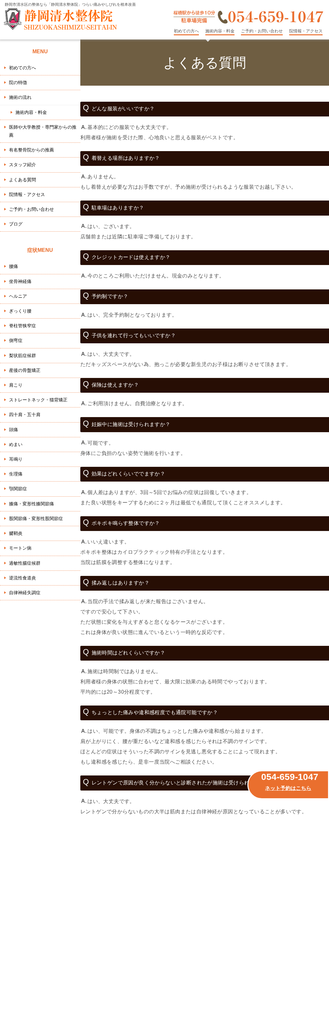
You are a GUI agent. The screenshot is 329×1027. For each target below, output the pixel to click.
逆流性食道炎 (22, 577)
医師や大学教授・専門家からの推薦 (42, 131)
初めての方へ (186, 31)
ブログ (15, 224)
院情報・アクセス (306, 31)
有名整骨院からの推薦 (31, 149)
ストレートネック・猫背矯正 (38, 399)
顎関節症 (18, 488)
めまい (15, 444)
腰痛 (13, 266)
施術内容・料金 (220, 31)
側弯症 (15, 340)
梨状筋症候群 (22, 355)
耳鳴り (15, 459)
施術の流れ (20, 97)
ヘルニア (18, 296)
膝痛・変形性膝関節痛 (31, 503)
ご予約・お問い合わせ (262, 31)
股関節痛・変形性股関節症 (36, 518)
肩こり (15, 385)
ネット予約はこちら (288, 788)
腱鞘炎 (15, 533)
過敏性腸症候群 (24, 563)
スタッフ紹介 (22, 164)
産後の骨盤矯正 (24, 370)
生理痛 (15, 473)
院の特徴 (18, 82)
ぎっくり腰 (20, 310)
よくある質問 (22, 179)
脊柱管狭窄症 (22, 325)
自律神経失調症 (24, 592)
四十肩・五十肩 (24, 414)
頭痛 (13, 429)
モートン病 (20, 548)
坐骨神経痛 (20, 281)
